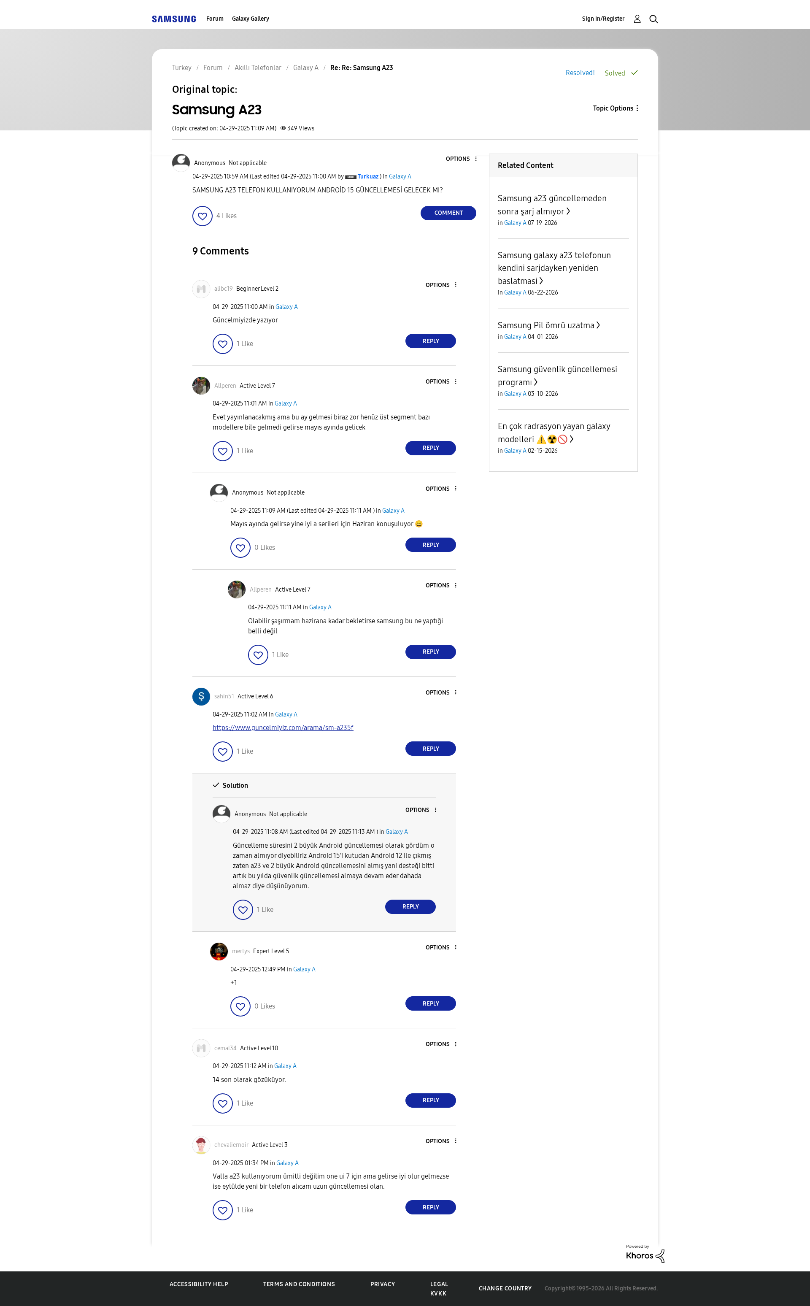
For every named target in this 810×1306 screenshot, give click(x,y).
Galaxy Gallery (250, 18)
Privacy (382, 1284)
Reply (431, 341)
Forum (215, 18)
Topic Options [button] (613, 108)
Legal (439, 1284)
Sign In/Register (603, 18)
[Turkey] (174, 19)
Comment (449, 212)
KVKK (438, 1293)
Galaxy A (400, 176)
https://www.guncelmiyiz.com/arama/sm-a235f (283, 728)
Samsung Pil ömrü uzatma (546, 325)
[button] (462, 159)
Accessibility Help (199, 1284)
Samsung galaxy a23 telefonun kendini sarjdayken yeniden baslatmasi (554, 268)
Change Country (505, 1288)
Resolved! (580, 73)
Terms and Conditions (299, 1284)
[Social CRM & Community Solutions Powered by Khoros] (645, 1253)
